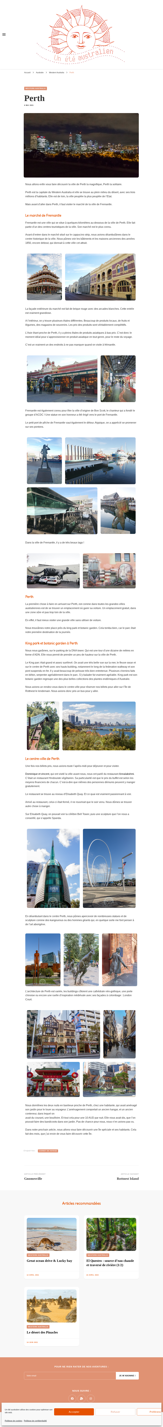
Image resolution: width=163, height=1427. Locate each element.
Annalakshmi (126, 774)
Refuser (115, 1411)
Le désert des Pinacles (42, 1332)
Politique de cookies (13, 1421)
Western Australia (35, 88)
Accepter (74, 1411)
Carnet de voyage (48, 1151)
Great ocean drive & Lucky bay (49, 1261)
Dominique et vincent (37, 774)
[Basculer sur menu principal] (4, 34)
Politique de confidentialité (35, 1421)
